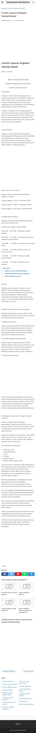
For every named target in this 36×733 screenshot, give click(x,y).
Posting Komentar (19, 20)
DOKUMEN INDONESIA (18, 2)
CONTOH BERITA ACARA (9, 687)
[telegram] (31, 574)
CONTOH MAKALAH (25, 686)
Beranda (18, 724)
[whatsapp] (24, 574)
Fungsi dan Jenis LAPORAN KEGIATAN (16, 271)
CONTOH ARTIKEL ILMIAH (10, 684)
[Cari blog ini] (33, 2)
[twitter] (11, 574)
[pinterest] (18, 574)
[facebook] (4, 574)
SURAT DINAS (23, 701)
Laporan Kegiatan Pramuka (13, 276)
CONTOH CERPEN (7, 690)
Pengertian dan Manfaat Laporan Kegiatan (17, 273)
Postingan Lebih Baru (8, 671)
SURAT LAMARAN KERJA (26, 704)
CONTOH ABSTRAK (8, 681)
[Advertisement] (18, 41)
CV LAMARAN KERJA (25, 698)
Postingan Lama (28, 671)
